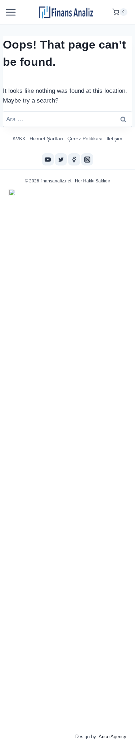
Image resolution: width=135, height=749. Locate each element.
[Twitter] (61, 159)
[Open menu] (12, 12)
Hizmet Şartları (46, 138)
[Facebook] (74, 159)
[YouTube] (48, 159)
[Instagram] (87, 159)
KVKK (19, 138)
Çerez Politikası (85, 138)
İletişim (114, 138)
